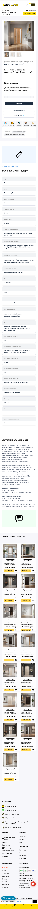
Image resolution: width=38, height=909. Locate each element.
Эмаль (21, 839)
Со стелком (6, 845)
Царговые (22, 858)
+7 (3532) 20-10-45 (30, 10)
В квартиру (6, 856)
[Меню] (33, 4)
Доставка (5, 876)
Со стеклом (23, 856)
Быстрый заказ (9, 570)
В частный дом (7, 853)
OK (34, 901)
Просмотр (11, 560)
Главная (6, 61)
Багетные (22, 850)
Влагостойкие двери (16, 61)
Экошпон (22, 836)
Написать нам (18, 115)
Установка (5, 873)
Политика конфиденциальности (25, 874)
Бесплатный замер (29, 13)
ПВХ (20, 842)
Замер (4, 870)
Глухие (4, 842)
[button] (28, 4)
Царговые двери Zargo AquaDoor (14, 134)
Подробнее (18, 901)
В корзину (19, 103)
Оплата (4, 879)
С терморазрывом (8, 851)
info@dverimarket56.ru (11, 818)
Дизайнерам (6, 884)
